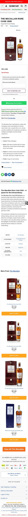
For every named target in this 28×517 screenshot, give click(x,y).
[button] (2, 6)
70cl (21, 255)
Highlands (20, 247)
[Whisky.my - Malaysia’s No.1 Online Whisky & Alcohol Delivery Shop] (14, 6)
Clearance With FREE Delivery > (14, 1)
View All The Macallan (14, 449)
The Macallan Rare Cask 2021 (14, 304)
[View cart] (25, 6)
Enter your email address (9, 82)
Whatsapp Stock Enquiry (14, 103)
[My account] (6, 6)
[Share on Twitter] (9, 174)
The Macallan (21, 12)
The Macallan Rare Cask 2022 (14, 346)
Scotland (21, 243)
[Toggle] (25, 482)
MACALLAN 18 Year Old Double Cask (14, 430)
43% (21, 251)
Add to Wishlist (7, 167)
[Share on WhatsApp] (2, 174)
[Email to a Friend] (13, 174)
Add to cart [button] (14, 313)
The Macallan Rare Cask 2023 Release (14, 388)
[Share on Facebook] (6, 174)
